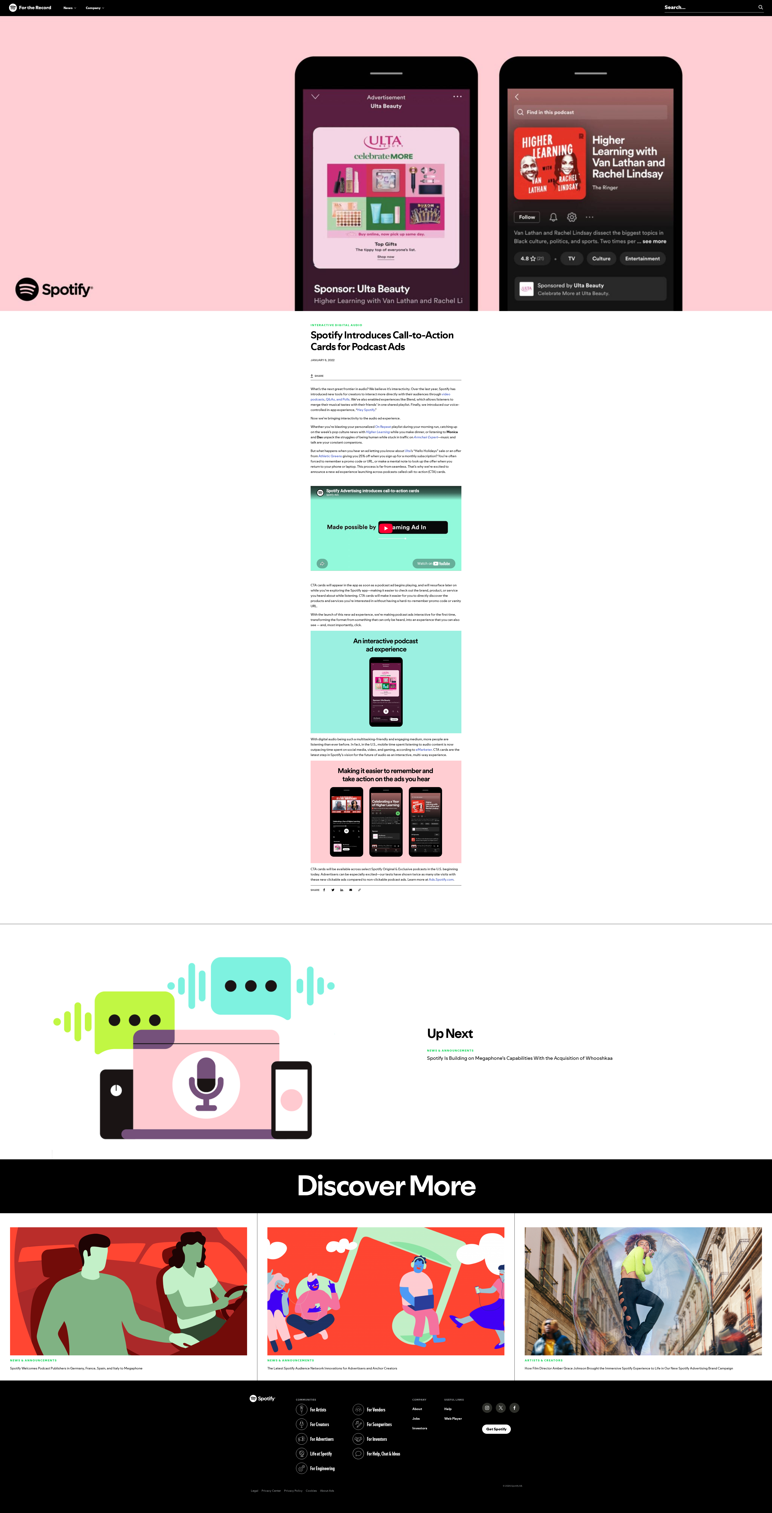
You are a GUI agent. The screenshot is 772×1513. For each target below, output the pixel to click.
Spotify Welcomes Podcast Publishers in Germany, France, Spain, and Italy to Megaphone (76, 1368)
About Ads (327, 1491)
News (68, 8)
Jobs (416, 1418)
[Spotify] (30, 8)
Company (93, 8)
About (417, 1409)
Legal (254, 1491)
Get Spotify (498, 1429)
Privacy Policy (293, 1491)
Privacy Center (271, 1491)
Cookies (311, 1491)
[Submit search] (759, 7)
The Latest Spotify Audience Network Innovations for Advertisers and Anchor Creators (332, 1368)
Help (448, 1409)
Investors (419, 1428)
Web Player (453, 1418)
